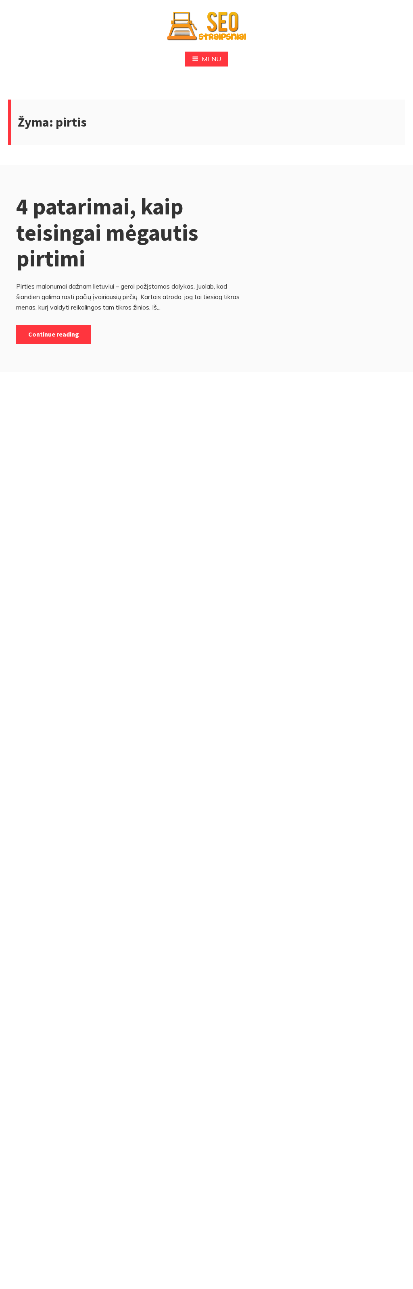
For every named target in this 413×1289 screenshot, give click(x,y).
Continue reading (53, 334)
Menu (211, 59)
